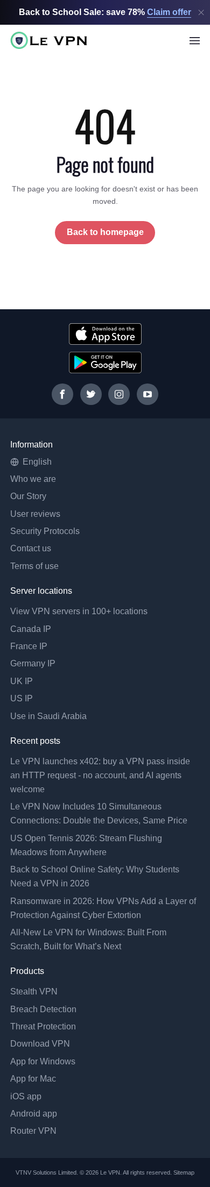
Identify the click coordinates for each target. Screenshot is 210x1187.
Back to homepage (105, 232)
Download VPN (40, 1043)
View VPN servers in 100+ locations (79, 611)
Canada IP (30, 629)
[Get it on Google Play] (105, 362)
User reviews (35, 513)
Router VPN (33, 1130)
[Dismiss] (201, 12)
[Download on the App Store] (105, 334)
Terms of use (34, 566)
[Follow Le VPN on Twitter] (91, 394)
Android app (33, 1113)
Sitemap (184, 1172)
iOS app (25, 1096)
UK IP (21, 681)
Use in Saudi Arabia (48, 716)
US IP (21, 698)
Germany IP (32, 663)
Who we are (33, 479)
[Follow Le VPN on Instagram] (119, 394)
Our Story (28, 496)
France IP (28, 646)
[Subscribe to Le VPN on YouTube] (147, 394)
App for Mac (33, 1078)
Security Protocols (45, 531)
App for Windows (42, 1061)
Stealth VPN (34, 991)
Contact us (30, 548)
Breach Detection (43, 1009)
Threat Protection (43, 1026)
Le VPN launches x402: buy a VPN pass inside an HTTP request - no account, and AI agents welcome (100, 775)
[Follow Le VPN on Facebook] (62, 394)
